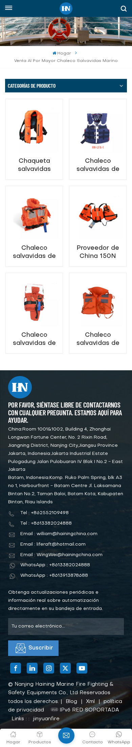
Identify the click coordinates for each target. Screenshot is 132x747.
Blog (71, 701)
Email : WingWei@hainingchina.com (61, 555)
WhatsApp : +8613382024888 (55, 565)
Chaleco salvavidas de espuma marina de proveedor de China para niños (34, 252)
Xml (90, 701)
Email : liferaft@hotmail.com (53, 544)
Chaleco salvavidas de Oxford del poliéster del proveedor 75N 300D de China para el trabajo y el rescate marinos (98, 339)
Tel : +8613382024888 (46, 523)
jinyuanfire (46, 719)
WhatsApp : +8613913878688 (54, 575)
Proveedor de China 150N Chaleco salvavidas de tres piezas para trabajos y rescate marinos (98, 252)
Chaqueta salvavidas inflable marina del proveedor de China (34, 165)
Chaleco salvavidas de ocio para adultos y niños (98, 165)
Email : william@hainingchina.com (58, 534)
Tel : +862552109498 (44, 513)
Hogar (64, 53)
